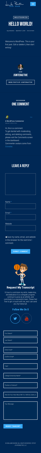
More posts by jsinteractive (20, 82)
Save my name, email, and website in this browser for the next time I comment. (20, 240)
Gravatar (8, 146)
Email (8, 213)
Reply (31, 117)
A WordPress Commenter (14, 121)
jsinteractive (11, 30)
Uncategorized (21, 17)
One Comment (30, 30)
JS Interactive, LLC (21, 445)
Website (8, 224)
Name (8, 202)
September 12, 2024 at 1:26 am (11, 123)
